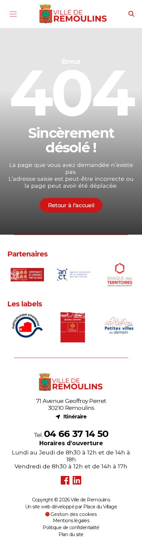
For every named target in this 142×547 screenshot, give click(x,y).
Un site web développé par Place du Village (71, 507)
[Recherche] (131, 14)
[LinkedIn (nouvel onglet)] (77, 480)
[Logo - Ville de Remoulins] (73, 14)
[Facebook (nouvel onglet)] (65, 480)
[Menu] (13, 14)
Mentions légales (71, 521)
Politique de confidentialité (71, 527)
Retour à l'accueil (71, 205)
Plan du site (70, 534)
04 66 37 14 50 (76, 433)
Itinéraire (71, 416)
